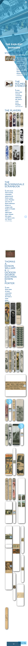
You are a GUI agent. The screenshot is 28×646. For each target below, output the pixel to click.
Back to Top (22, 643)
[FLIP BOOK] (10, 420)
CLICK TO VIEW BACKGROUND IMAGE (14, 55)
